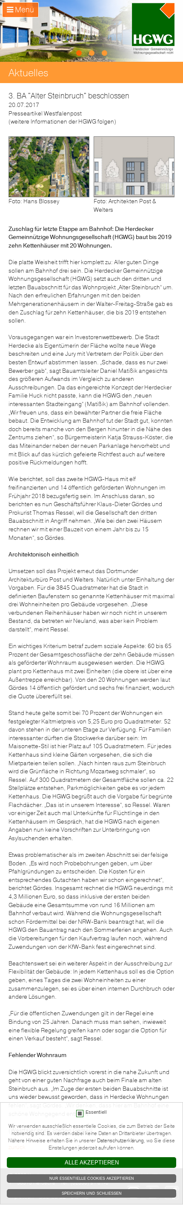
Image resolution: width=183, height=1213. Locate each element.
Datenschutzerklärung (120, 1140)
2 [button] (91, 53)
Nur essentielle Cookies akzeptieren (91, 1178)
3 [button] (104, 53)
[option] (91, 31)
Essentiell (96, 1112)
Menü (23, 10)
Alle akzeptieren (92, 1162)
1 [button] (78, 53)
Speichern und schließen (92, 1193)
